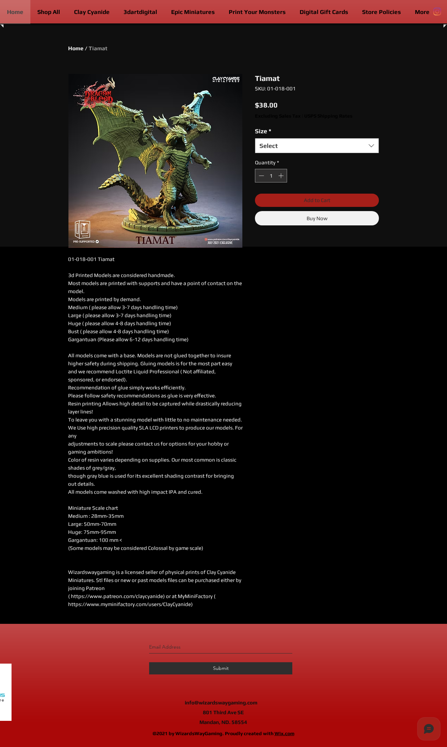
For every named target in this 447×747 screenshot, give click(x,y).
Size (263, 131)
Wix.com (284, 733)
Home (75, 48)
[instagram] (437, 11)
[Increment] (281, 175)
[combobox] (317, 145)
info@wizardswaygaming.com (221, 702)
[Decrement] (260, 175)
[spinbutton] (271, 175)
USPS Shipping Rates (328, 116)
